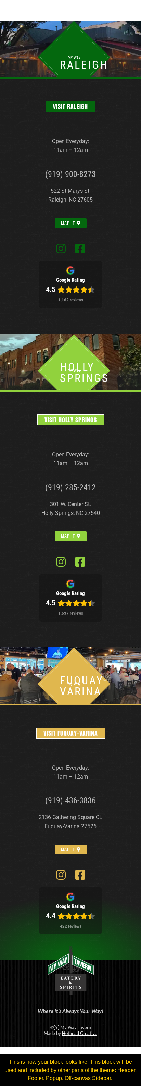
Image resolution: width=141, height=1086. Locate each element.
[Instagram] (60, 248)
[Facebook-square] (80, 248)
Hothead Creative (79, 1033)
